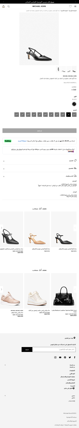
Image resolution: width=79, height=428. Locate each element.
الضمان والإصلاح (70, 382)
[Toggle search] (8, 6)
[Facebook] (75, 357)
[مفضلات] (70, 6)
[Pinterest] (65, 357)
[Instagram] (55, 357)
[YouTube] (60, 357)
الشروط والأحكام (72, 421)
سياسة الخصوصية (71, 417)
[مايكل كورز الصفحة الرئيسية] (39, 6)
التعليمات (72, 370)
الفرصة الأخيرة (64, 10)
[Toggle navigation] (75, 6)
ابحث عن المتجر (69, 338)
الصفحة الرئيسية (73, 10)
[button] (75, 228)
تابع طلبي (72, 373)
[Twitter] (70, 357)
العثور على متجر (68, 388)
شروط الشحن (71, 379)
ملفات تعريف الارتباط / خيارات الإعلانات (66, 424)
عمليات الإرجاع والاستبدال (68, 376)
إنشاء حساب (72, 401)
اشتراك (27, 349)
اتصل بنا (73, 385)
